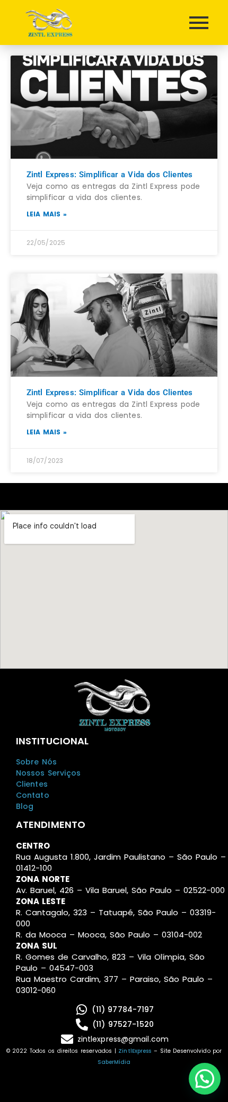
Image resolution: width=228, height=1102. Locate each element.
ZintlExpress (134, 1051)
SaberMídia (114, 1062)
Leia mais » (47, 214)
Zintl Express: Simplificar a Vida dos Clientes (109, 174)
